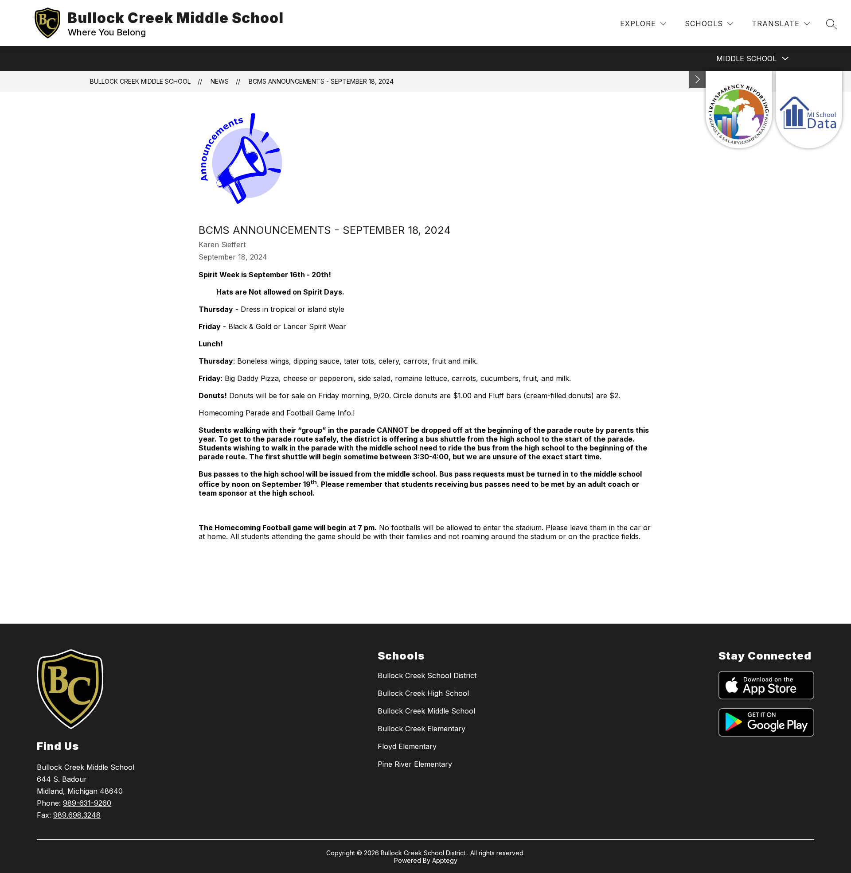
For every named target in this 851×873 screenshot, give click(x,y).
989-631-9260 (87, 803)
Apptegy (444, 860)
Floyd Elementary (407, 746)
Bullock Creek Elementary (421, 728)
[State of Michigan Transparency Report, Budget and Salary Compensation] (739, 109)
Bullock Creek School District (427, 675)
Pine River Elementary (415, 764)
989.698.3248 (77, 815)
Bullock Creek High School (423, 693)
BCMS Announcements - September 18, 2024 (321, 81)
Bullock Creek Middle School (140, 81)
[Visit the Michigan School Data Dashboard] (809, 109)
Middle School (746, 58)
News (220, 81)
